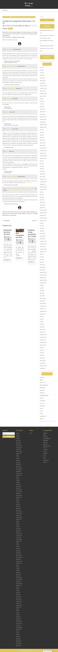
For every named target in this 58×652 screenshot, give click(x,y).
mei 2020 (42, 228)
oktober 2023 (42, 122)
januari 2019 (42, 269)
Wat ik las (10, 28)
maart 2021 (42, 202)
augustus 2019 (43, 251)
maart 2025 (42, 77)
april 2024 (42, 106)
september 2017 (43, 311)
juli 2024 (41, 98)
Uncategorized (43, 416)
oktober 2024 (42, 90)
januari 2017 (42, 332)
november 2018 (19, 579)
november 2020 (43, 212)
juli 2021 (41, 192)
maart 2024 (42, 109)
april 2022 (42, 168)
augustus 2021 (43, 189)
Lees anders (42, 400)
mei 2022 (42, 166)
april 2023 (42, 137)
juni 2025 (42, 70)
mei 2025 (42, 72)
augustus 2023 (43, 127)
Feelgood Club (28, 182)
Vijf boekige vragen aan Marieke (47, 45)
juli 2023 (41, 129)
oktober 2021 (42, 184)
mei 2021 (42, 197)
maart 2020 (42, 233)
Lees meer (6, 259)
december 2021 (43, 179)
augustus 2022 (43, 158)
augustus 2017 (43, 313)
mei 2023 (17, 480)
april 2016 (42, 355)
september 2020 (19, 539)
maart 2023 (42, 140)
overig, (41, 411)
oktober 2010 (42, 368)
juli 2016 (41, 347)
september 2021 (43, 186)
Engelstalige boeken (44, 395)
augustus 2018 (43, 282)
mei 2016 (42, 352)
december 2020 (43, 210)
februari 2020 (42, 236)
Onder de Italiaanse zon (11, 66)
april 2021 (42, 199)
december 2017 (43, 303)
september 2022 (43, 155)
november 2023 (43, 119)
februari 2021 (18, 530)
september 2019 (43, 249)
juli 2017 (41, 316)
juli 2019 (41, 254)
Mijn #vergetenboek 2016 (20, 235)
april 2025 (42, 75)
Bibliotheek (42, 377)
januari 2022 (42, 176)
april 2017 (42, 324)
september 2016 (43, 342)
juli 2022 (41, 160)
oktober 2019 (42, 246)
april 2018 (42, 293)
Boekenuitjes (42, 387)
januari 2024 (42, 114)
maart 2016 (18, 638)
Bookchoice (42, 390)
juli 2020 (41, 223)
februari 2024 (42, 111)
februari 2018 (42, 298)
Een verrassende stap (10, 88)
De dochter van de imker (11, 176)
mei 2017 (42, 321)
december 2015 (43, 365)
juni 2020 (42, 225)
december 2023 (43, 116)
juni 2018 (17, 588)
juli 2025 (41, 67)
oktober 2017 (42, 308)
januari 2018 (42, 300)
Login (31, 433)
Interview (42, 398)
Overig (41, 408)
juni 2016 (42, 350)
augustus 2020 (43, 220)
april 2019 (42, 262)
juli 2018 (41, 285)
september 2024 (43, 93)
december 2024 (43, 85)
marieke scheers (15, 25)
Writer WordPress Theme (25, 650)
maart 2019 (42, 264)
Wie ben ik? (5, 10)
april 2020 (42, 230)
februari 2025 (42, 80)
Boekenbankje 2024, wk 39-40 (8, 232)
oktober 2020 (42, 215)
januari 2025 (42, 83)
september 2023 (43, 124)
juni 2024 (42, 101)
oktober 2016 (42, 339)
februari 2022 (42, 173)
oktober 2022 (42, 153)
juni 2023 (42, 132)
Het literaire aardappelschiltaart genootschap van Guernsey (20, 188)
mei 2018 (42, 290)
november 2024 (43, 88)
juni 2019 (42, 256)
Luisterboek (42, 405)
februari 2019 (42, 267)
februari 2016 (42, 360)
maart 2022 (42, 171)
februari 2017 (42, 329)
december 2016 (43, 334)
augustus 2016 (43, 345)
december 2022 (19, 489)
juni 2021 (42, 194)
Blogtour (41, 379)
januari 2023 (42, 145)
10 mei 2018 (7, 25)
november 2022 (43, 150)
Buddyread (42, 392)
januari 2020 (42, 238)
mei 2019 (42, 259)
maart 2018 (42, 295)
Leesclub (42, 403)
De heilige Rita (9, 49)
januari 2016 (42, 363)
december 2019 (43, 241)
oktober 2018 (42, 277)
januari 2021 (42, 207)
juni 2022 (42, 163)
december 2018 (43, 272)
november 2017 (43, 306)
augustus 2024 (43, 96)
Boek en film (42, 382)
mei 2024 (42, 103)
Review (41, 413)
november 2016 (43, 337)
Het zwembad (9, 98)
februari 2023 (42, 142)
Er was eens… (29, 4)
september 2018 (43, 280)
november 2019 (43, 243)
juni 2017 (42, 319)
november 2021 (43, 181)
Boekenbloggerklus (44, 385)
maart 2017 (42, 326)
